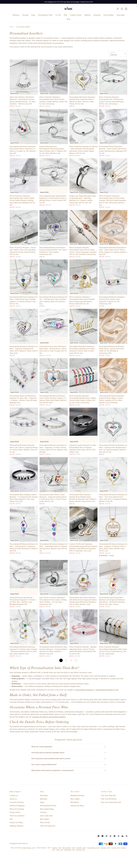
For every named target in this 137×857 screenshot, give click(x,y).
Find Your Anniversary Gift (111, 802)
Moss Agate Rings (47, 809)
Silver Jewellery (109, 15)
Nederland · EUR (69, 849)
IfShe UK (25, 843)
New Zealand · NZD (68, 848)
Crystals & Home (75, 15)
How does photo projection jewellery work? (47, 753)
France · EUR (115, 848)
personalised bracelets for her (107, 690)
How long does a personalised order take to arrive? (50, 758)
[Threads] (127, 836)
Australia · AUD (81, 848)
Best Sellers (44, 819)
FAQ (11, 819)
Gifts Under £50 (46, 816)
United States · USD (28, 848)
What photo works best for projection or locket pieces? (52, 770)
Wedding (87, 15)
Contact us (14, 795)
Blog (68, 19)
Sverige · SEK (80, 849)
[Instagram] (107, 836)
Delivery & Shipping (17, 806)
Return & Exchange (17, 809)
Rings (33, 15)
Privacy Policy (15, 812)
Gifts (65, 15)
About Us (13, 799)
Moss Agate (121, 15)
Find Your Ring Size (108, 795)
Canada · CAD (56, 848)
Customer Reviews (17, 802)
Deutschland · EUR (93, 848)
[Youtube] (102, 836)
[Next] (76, 661)
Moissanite (96, 15)
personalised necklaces (84, 690)
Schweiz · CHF (105, 848)
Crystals (43, 812)
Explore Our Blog (16, 822)
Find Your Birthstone (109, 799)
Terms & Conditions (17, 816)
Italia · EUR (59, 849)
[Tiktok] (111, 836)
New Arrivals (45, 822)
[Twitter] (119, 836)
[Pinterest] (115, 836)
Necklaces (15, 15)
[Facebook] (98, 836)
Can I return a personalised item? (44, 764)
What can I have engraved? (41, 747)
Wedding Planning (16, 826)
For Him (58, 15)
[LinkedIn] (123, 836)
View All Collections (47, 826)
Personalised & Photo (45, 15)
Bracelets (25, 15)
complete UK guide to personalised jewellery (49, 717)
